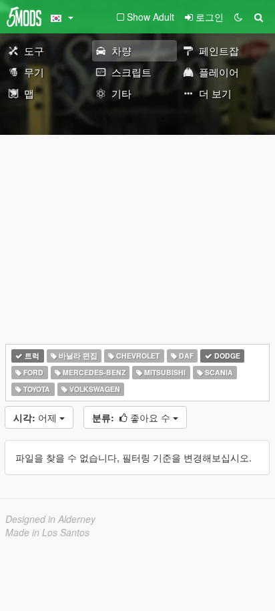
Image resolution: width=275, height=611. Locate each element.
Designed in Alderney (50, 519)
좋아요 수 (132, 417)
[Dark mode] (238, 16)
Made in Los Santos (47, 532)
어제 (36, 417)
